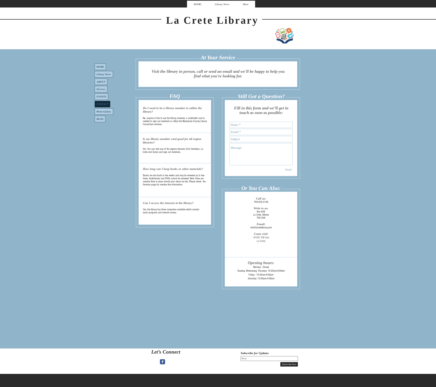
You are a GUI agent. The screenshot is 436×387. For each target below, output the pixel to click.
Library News (104, 74)
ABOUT (101, 81)
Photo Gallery (104, 111)
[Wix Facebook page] (162, 361)
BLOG (100, 118)
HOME (100, 66)
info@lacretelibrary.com (261, 227)
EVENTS (101, 96)
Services (101, 89)
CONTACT (102, 104)
